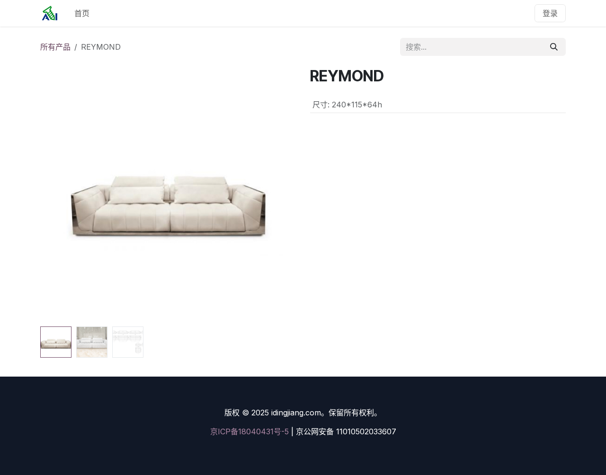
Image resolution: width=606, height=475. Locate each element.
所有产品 (55, 47)
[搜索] (554, 47)
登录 (550, 13)
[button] (53, 194)
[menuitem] (82, 13)
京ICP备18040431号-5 (249, 431)
